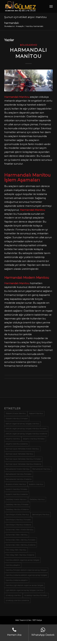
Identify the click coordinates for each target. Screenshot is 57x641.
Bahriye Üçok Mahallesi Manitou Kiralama (23, 464)
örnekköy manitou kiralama (17, 600)
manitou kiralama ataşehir (17, 580)
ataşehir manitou (13, 439)
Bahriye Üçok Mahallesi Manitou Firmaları (23, 459)
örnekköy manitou (13, 595)
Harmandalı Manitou (28, 53)
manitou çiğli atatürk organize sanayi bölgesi (24, 585)
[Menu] (51, 6)
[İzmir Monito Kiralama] (28, 80)
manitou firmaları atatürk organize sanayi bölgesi (26, 570)
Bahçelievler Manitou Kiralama (19, 479)
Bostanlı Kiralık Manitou (16, 484)
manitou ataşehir (13, 565)
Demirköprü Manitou (40, 514)
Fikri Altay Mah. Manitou (16, 550)
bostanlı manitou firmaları (16, 489)
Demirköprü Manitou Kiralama (18, 525)
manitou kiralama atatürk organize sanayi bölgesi (26, 575)
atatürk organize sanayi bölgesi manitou (22, 424)
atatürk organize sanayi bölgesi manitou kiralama (26, 434)
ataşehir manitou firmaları (34, 439)
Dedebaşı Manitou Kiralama (17, 509)
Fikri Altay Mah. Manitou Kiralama (20, 555)
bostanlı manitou (36, 484)
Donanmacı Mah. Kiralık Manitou (19, 529)
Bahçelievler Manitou (41, 469)
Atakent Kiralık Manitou (16, 413)
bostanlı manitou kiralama (17, 494)
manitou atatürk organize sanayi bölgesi (22, 560)
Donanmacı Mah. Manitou (17, 535)
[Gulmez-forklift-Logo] (23, 6)
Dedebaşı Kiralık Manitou (16, 499)
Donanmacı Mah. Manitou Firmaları (20, 540)
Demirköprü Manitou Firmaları (18, 519)
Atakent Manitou (36, 413)
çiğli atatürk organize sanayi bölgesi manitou (24, 590)
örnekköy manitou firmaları (35, 595)
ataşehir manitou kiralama (17, 444)
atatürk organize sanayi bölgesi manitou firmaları (26, 428)
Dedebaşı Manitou (37, 499)
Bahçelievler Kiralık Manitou (17, 469)
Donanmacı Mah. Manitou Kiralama (20, 545)
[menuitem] (51, 6)
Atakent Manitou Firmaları (17, 418)
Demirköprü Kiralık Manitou (17, 514)
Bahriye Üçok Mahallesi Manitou (19, 454)
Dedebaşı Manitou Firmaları (17, 504)
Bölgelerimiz (28, 45)
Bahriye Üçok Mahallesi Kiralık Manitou (22, 449)
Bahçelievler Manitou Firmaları (19, 474)
